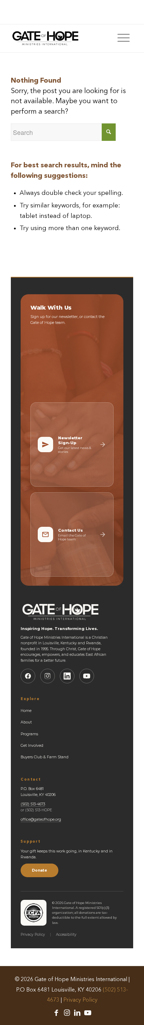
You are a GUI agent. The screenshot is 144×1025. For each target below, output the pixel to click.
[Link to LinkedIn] (77, 1013)
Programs (29, 734)
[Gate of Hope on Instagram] (47, 676)
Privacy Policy (33, 934)
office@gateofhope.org (41, 819)
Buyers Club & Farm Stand (45, 757)
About (26, 722)
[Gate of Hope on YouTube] (86, 676)
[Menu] (123, 38)
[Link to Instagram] (67, 1013)
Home (26, 710)
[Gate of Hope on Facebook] (28, 676)
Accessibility (66, 934)
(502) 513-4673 (33, 804)
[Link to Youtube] (87, 1013)
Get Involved (32, 745)
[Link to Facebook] (56, 1013)
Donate (39, 870)
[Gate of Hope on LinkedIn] (67, 676)
